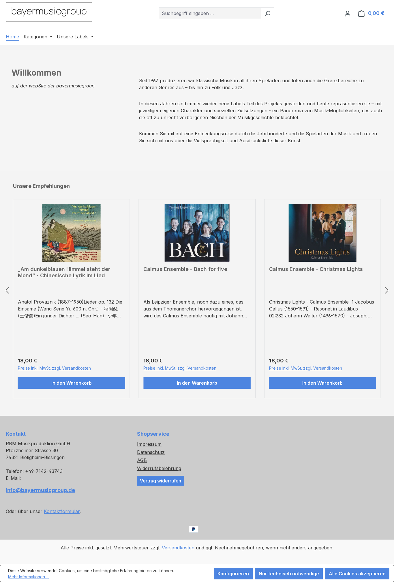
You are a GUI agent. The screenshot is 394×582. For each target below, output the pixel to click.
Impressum (149, 444)
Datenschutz (151, 452)
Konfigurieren (233, 574)
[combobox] (210, 13)
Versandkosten (178, 548)
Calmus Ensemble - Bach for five (185, 269)
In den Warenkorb (71, 383)
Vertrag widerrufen (160, 481)
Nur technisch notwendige (289, 574)
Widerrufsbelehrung (159, 468)
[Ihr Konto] (347, 13)
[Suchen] (267, 13)
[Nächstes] (386, 290)
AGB (142, 460)
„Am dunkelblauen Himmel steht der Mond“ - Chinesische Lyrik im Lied (64, 272)
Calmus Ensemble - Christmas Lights (316, 269)
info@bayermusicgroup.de (40, 490)
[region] (197, 290)
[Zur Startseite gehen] (49, 12)
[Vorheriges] (7, 290)
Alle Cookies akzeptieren (357, 574)
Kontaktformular (62, 511)
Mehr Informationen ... (28, 576)
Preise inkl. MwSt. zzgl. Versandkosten (54, 368)
